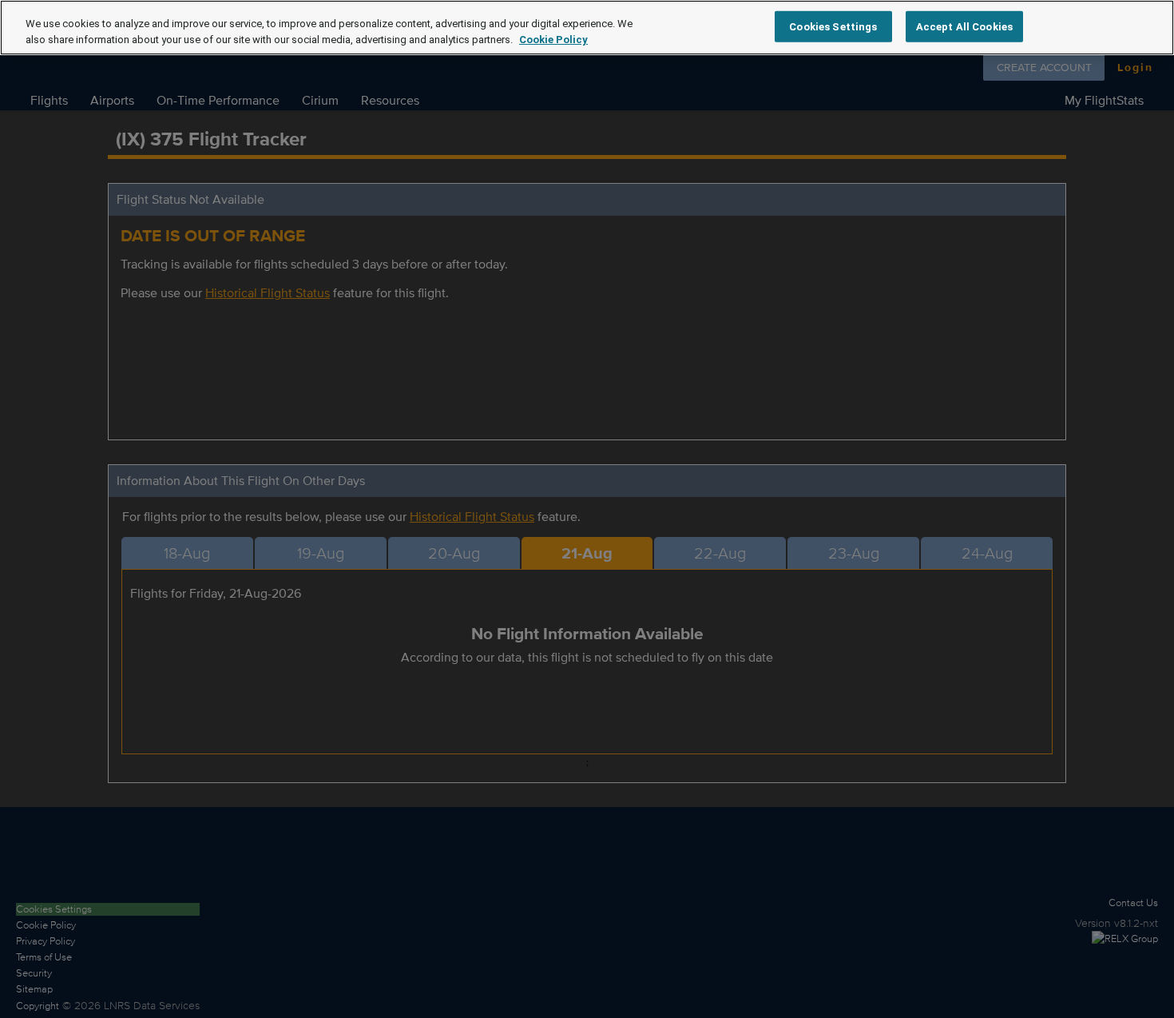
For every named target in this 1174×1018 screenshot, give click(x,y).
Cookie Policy (553, 40)
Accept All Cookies (964, 26)
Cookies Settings (833, 26)
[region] (587, 27)
